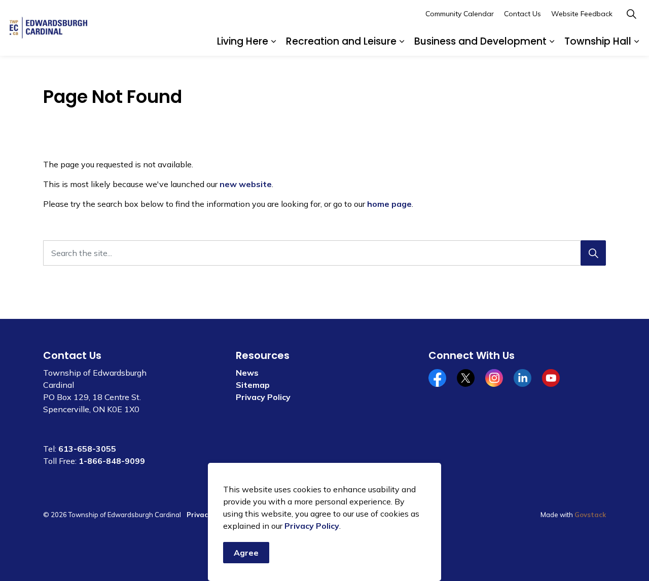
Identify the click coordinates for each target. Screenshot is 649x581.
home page (389, 204)
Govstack (590, 515)
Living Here (242, 41)
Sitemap (253, 385)
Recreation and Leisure (341, 41)
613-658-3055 (87, 449)
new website (246, 184)
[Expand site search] (631, 14)
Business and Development (480, 41)
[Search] (593, 253)
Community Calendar (459, 13)
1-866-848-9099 (112, 461)
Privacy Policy (311, 526)
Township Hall (597, 41)
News (247, 373)
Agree (246, 553)
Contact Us (522, 13)
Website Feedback (581, 13)
